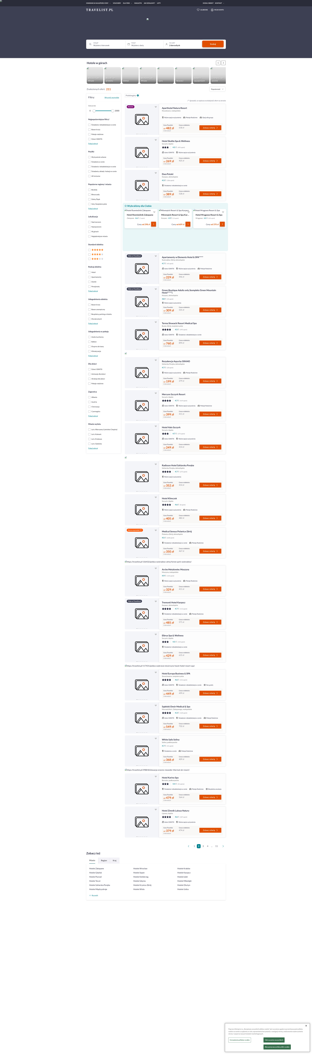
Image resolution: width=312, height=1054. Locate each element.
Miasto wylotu (94, 424)
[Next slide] (156, 119)
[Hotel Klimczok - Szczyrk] (142, 509)
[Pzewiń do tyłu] (223, 63)
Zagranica (92, 392)
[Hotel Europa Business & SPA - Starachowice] (142, 684)
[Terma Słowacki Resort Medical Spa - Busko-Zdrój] (142, 334)
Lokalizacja (93, 216)
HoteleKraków (183, 868)
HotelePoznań (95, 877)
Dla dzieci (92, 364)
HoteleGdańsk (95, 873)
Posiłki (91, 152)
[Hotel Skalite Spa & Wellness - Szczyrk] (142, 152)
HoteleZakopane (96, 868)
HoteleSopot (139, 873)
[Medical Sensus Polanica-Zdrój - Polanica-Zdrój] (142, 542)
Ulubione (204, 10)
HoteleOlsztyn (183, 885)
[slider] (94, 110)
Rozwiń (95, 895)
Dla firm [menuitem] (126, 3)
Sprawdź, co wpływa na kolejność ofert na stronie (208, 101)
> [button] (223, 846)
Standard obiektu (95, 244)
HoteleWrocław (140, 868)
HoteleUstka (183, 889)
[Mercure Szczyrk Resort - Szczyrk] (142, 405)
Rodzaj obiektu (94, 267)
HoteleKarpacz (183, 873)
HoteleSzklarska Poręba (99, 885)
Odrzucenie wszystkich (274, 1040)
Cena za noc (92, 106)
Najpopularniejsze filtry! (98, 119)
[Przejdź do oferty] (153, 224)
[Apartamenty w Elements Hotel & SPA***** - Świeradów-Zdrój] (142, 268)
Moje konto (219, 10)
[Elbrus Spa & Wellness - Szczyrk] (142, 646)
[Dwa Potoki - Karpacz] (142, 185)
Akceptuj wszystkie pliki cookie (277, 1047)
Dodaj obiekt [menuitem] (208, 3)
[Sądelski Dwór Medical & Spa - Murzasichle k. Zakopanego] (142, 717)
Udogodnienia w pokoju (98, 331)
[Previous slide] (128, 119)
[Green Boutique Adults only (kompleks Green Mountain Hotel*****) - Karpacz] (142, 301)
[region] (142, 119)
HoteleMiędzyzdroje (98, 889)
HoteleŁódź (182, 877)
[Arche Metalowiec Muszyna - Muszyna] (142, 580)
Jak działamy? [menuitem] (149, 3)
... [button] (211, 846)
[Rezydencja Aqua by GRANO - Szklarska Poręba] (142, 372)
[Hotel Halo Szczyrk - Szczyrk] (142, 438)
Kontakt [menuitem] (218, 3)
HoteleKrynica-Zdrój (142, 885)
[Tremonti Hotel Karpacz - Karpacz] (142, 613)
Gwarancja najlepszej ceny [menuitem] (97, 3)
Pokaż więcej (93, 143)
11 (216, 846)
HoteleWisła (139, 889)
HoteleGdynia (139, 881)
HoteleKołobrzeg (140, 877)
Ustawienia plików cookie (240, 1040)
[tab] (136, 133)
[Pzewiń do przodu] (218, 63)
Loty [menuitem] (159, 3)
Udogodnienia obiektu (97, 299)
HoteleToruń (94, 881)
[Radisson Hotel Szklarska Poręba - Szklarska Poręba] (142, 476)
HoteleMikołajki (184, 881)
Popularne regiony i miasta (99, 184)
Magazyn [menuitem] (138, 3)
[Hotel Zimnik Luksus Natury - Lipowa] (142, 822)
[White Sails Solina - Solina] (142, 750)
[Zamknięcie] (306, 1025)
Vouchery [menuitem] (117, 3)
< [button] (189, 846)
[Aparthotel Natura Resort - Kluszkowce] (142, 119)
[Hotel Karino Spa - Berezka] (142, 789)
